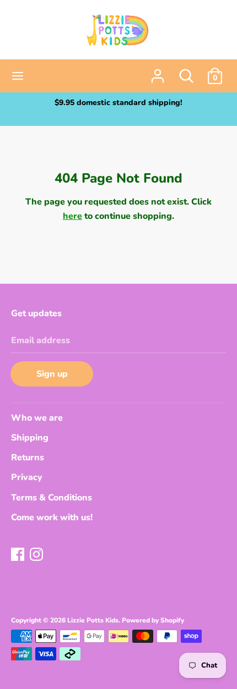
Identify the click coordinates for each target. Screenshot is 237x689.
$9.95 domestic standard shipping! (118, 102)
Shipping (30, 438)
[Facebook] (18, 555)
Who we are (37, 418)
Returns (27, 457)
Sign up (52, 374)
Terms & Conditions (51, 498)
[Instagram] (37, 555)
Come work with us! (52, 517)
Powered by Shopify (153, 620)
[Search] (186, 71)
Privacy (26, 477)
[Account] (158, 71)
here (72, 216)
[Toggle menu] (17, 75)
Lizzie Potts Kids (92, 620)
